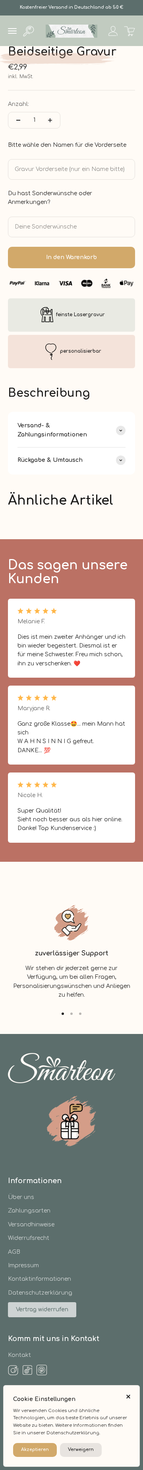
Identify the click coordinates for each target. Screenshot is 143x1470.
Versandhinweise (31, 1225)
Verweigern (81, 1449)
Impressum (23, 1265)
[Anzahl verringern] (18, 120)
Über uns (21, 1197)
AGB (14, 1252)
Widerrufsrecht (28, 1238)
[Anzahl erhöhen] (50, 120)
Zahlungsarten (29, 1211)
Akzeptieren (35, 1449)
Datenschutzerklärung (40, 1293)
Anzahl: (18, 104)
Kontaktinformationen (39, 1279)
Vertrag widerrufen (42, 1309)
